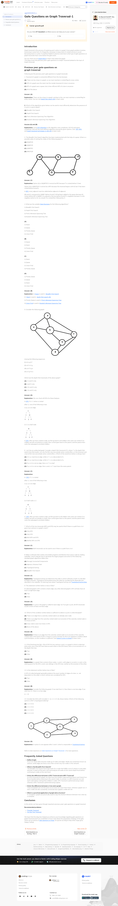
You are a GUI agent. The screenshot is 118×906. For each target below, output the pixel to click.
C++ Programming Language (68, 844)
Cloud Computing (82, 844)
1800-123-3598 (56, 895)
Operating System (66, 846)
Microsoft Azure (51, 848)
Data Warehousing (77, 848)
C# (84, 846)
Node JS (91, 844)
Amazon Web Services (39, 848)
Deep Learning (48, 846)
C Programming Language (51, 844)
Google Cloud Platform (63, 848)
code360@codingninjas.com (60, 898)
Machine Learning (38, 846)
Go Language (77, 846)
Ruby (89, 846)
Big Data (57, 846)
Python (40, 844)
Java (35, 844)
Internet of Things (89, 848)
